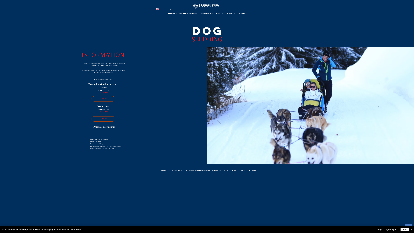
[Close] (411, 229)
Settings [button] (379, 229)
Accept (404, 229)
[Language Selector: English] (164, 9)
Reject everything (391, 229)
